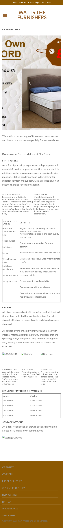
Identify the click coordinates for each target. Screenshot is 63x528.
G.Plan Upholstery (13, 488)
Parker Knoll (10, 508)
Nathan (6, 501)
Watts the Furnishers (32, 14)
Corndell (8, 474)
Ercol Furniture (12, 481)
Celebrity (8, 467)
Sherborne (8, 515)
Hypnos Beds (9, 495)
